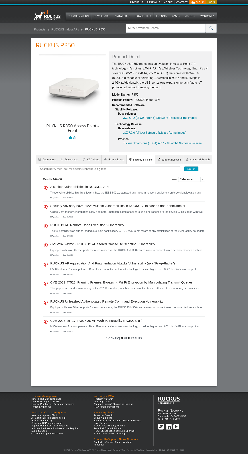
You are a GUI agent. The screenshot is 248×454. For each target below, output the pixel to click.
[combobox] (166, 28)
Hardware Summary (41, 420)
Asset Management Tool (44, 415)
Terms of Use (119, 450)
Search (191, 168)
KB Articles (92, 159)
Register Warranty (103, 399)
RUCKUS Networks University (109, 433)
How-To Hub (143, 16)
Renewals (153, 2)
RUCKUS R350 (95, 29)
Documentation (78, 16)
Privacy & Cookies (135, 450)
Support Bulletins (171, 159)
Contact (181, 2)
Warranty (207, 16)
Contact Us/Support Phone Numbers (113, 442)
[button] (211, 28)
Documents (49, 159)
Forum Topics (116, 159)
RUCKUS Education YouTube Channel (114, 431)
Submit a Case (39, 431)
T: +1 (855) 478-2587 (169, 419)
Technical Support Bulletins (108, 428)
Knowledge (122, 16)
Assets (190, 16)
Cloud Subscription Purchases (47, 433)
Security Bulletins (143, 159)
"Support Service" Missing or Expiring (113, 404)
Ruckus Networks (170, 410)
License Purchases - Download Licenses (52, 404)
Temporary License (41, 407)
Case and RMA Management (46, 423)
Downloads (101, 16)
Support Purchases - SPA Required (49, 425)
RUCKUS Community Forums (109, 425)
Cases (176, 16)
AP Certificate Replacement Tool (48, 418)
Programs (136, 2)
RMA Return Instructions (106, 407)
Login (211, 2)
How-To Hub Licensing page (46, 399)
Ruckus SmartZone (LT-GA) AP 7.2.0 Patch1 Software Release (162, 143)
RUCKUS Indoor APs (65, 29)
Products (39, 29)
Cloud (199, 2)
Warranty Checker (103, 401)
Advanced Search (199, 159)
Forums (161, 16)
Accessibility (151, 450)
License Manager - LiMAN (45, 401)
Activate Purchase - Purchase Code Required (55, 428)
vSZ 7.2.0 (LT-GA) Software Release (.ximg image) (154, 132)
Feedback (99, 444)
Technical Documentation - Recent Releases (117, 420)
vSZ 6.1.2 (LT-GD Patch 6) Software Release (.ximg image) (160, 118)
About (168, 2)
